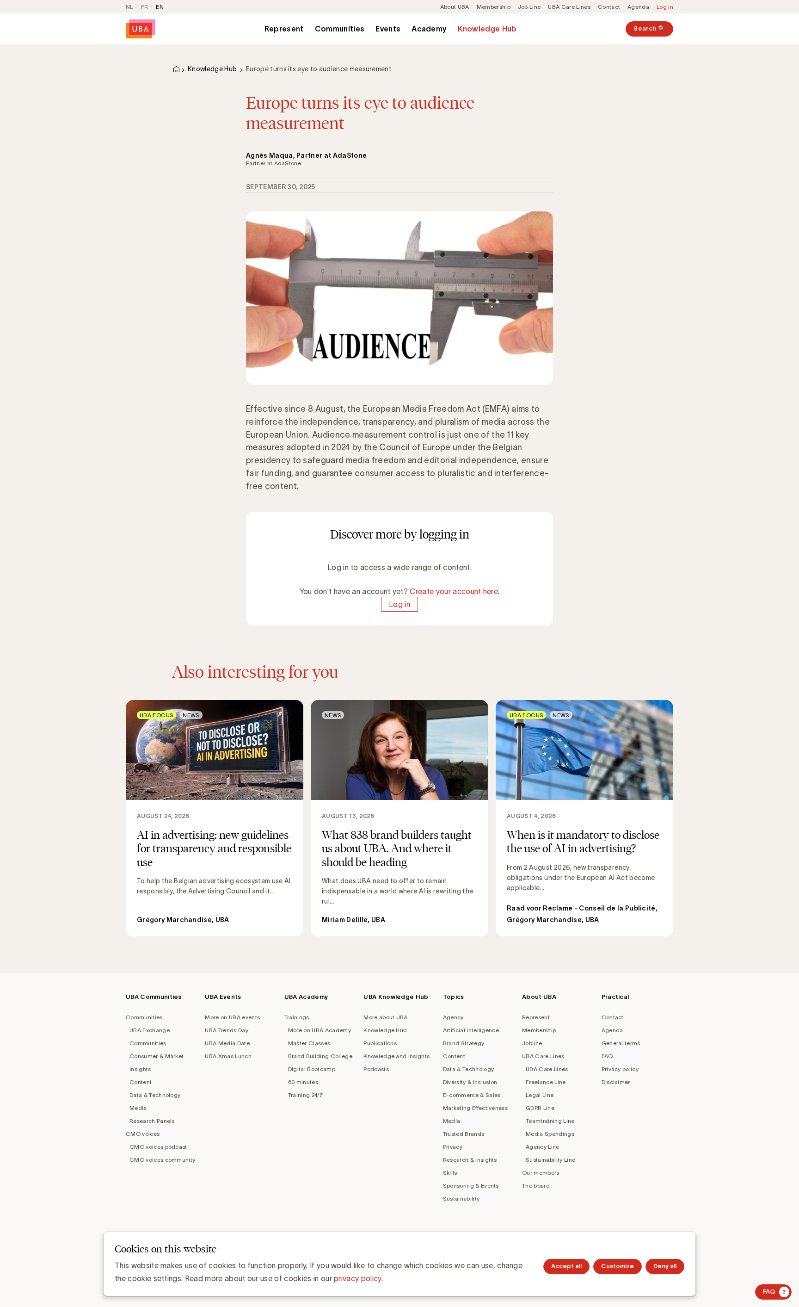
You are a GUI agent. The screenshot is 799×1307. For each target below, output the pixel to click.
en (160, 7)
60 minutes (303, 1082)
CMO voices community (162, 1160)
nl (129, 7)
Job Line (529, 7)
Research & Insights (470, 1160)
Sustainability (461, 1199)
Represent (284, 29)
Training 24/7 (305, 1095)
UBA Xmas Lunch (228, 1056)
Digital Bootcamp (311, 1069)
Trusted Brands (463, 1134)
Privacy (452, 1147)
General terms (621, 1043)
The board (536, 1186)
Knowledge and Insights (396, 1056)
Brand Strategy (463, 1043)
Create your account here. (454, 591)
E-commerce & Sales (472, 1095)
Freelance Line (545, 1082)
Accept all (566, 1266)
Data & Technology (154, 1095)
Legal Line (539, 1095)
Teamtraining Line (550, 1121)
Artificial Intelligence (471, 1030)
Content (140, 1082)
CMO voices (143, 1134)
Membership (493, 7)
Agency (453, 1017)
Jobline (532, 1043)
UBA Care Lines (569, 7)
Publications (380, 1043)
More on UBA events (232, 1017)
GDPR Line (540, 1108)
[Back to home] (140, 28)
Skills (450, 1173)
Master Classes (309, 1043)
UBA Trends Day (226, 1030)
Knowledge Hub (487, 29)
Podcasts (376, 1069)
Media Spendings (550, 1134)
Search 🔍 (649, 28)
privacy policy (357, 1278)
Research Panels (152, 1121)
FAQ (607, 1056)
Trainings (296, 1017)
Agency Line (542, 1147)
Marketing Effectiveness (475, 1108)
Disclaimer (616, 1082)
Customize (617, 1266)
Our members (540, 1173)
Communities (340, 29)
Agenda (638, 7)
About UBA (454, 7)
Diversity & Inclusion (470, 1082)
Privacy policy (620, 1069)
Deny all (664, 1266)
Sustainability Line (550, 1160)
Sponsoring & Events (471, 1186)
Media (138, 1108)
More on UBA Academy (319, 1030)
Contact (609, 7)
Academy (429, 29)
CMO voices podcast (158, 1147)
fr (144, 7)
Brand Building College (320, 1056)
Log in (665, 7)
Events (387, 29)
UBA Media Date (227, 1043)
